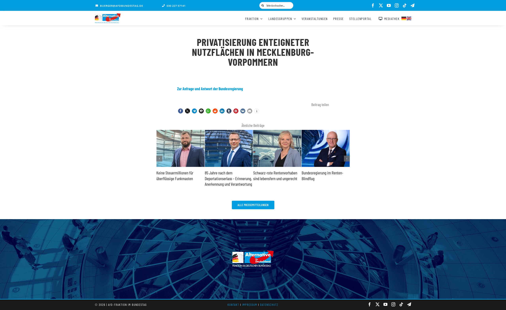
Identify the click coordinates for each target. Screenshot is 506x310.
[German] (404, 17)
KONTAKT (233, 304)
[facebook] (373, 6)
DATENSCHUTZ (269, 304)
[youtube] (389, 6)
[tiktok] (405, 6)
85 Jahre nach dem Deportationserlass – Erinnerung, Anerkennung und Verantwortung (228, 178)
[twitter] (381, 6)
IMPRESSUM (249, 304)
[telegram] (412, 6)
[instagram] (397, 6)
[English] (409, 17)
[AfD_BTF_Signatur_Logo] (108, 15)
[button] (180, 110)
